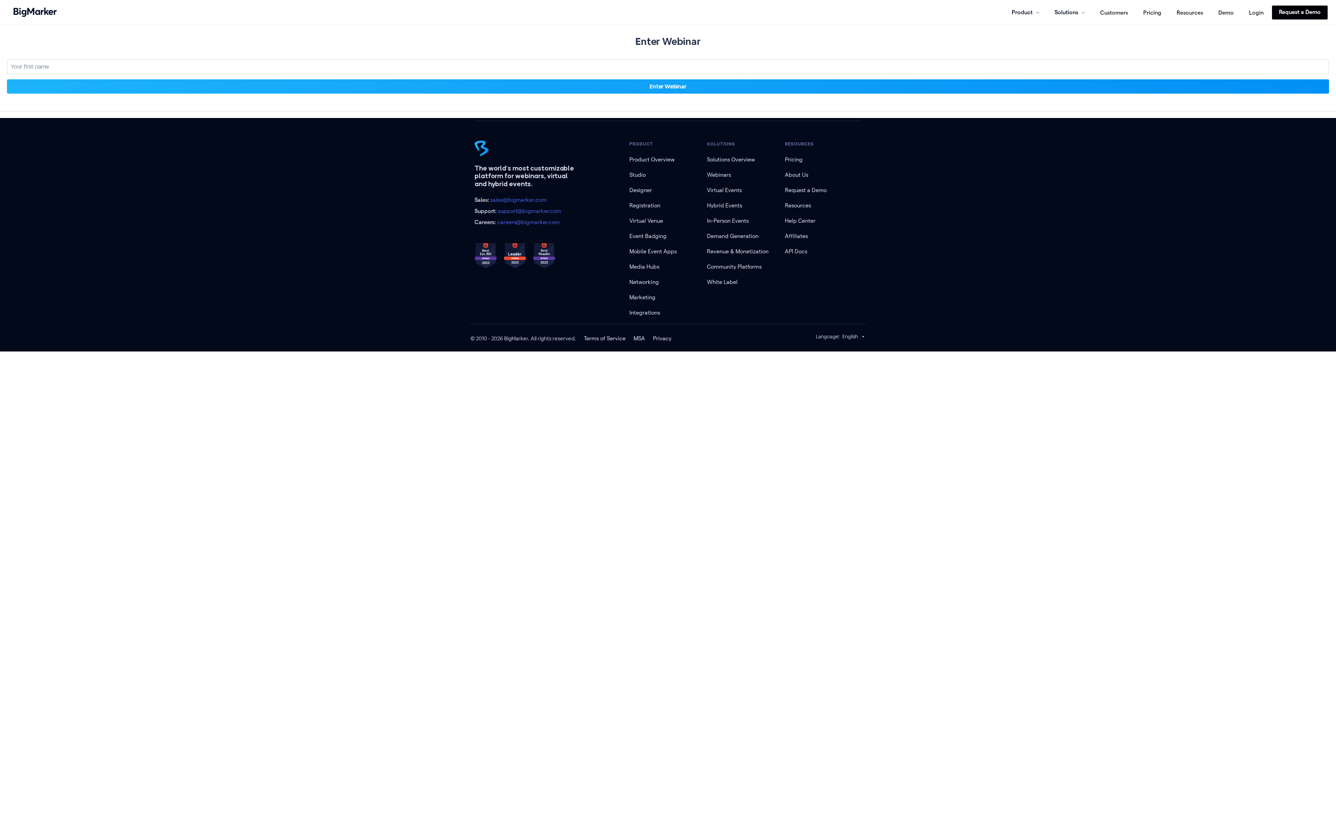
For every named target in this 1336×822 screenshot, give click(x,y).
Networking (644, 282)
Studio (637, 175)
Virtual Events (724, 190)
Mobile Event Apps (653, 251)
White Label (722, 282)
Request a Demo (1300, 12)
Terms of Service (605, 338)
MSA (639, 338)
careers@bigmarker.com (528, 222)
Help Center (800, 221)
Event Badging (648, 236)
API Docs (796, 251)
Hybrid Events (724, 205)
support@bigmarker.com (529, 211)
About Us (796, 175)
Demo (1226, 13)
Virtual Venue (646, 221)
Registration (644, 205)
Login (1256, 13)
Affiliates (796, 236)
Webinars (719, 175)
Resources (1190, 13)
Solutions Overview (731, 160)
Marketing (642, 297)
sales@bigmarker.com (518, 200)
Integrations (644, 313)
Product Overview (652, 160)
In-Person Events (728, 221)
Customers (1114, 13)
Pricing (1152, 13)
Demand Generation (732, 236)
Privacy (662, 338)
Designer (640, 190)
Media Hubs (644, 267)
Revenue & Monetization (738, 251)
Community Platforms (734, 267)
